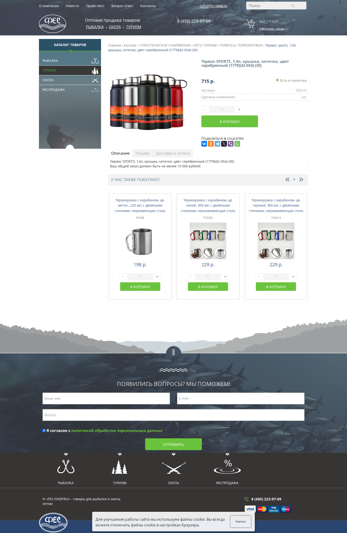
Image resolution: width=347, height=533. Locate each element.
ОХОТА (115, 27)
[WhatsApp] (237, 144)
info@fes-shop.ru (214, 6)
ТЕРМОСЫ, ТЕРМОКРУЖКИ (241, 45)
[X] (224, 144)
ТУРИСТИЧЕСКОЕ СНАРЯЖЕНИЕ (165, 45)
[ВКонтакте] (204, 144)
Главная (114, 45)
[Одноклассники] (211, 144)
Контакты (148, 6)
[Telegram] (217, 144)
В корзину (230, 121)
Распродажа (53, 89)
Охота (47, 80)
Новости (72, 6)
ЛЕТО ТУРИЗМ (205, 45)
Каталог (130, 45)
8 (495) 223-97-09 (194, 21)
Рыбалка (95, 27)
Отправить (173, 444)
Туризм (133, 27)
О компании (49, 6)
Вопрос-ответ (122, 6)
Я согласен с (104, 430)
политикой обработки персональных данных (116, 430)
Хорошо (241, 521)
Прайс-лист (95, 6)
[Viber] (230, 144)
